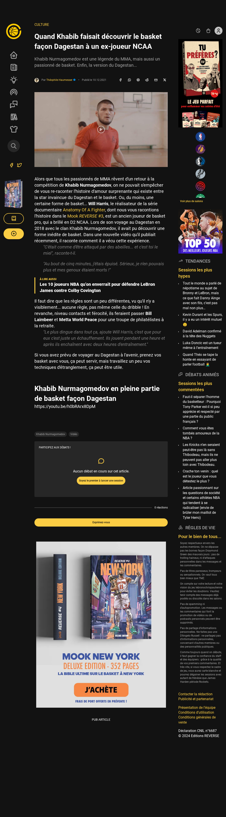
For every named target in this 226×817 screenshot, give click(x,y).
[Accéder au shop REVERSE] (208, 31)
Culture (41, 25)
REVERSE (14, 117)
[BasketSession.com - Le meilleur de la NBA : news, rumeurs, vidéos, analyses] (14, 31)
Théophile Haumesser (59, 80)
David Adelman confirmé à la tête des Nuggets (202, 333)
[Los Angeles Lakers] (200, 149)
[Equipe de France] (200, 186)
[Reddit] (147, 80)
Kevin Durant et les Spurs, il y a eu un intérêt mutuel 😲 (202, 320)
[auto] (198, 31)
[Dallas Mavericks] (200, 161)
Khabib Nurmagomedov (50, 434)
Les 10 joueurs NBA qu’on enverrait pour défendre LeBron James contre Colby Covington (97, 287)
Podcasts (14, 92)
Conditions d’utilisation (196, 712)
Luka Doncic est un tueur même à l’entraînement (202, 345)
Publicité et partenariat (195, 699)
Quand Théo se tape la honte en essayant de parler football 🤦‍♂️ (200, 360)
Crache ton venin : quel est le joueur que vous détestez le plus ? (200, 476)
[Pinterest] (138, 80)
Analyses (14, 80)
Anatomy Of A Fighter (84, 209)
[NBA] (200, 137)
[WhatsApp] (129, 80)
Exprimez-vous (101, 522)
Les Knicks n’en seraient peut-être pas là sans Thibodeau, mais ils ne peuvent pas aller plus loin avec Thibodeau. (201, 455)
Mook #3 (85, 216)
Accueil (14, 55)
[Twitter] (19, 165)
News (14, 67)
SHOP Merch (14, 129)
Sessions (14, 104)
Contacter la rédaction (195, 694)
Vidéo (73, 434)
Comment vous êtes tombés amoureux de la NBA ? (201, 433)
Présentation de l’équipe (196, 707)
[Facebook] (120, 80)
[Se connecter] (218, 31)
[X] (165, 80)
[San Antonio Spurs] (200, 174)
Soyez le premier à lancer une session (101, 480)
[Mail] (156, 80)
